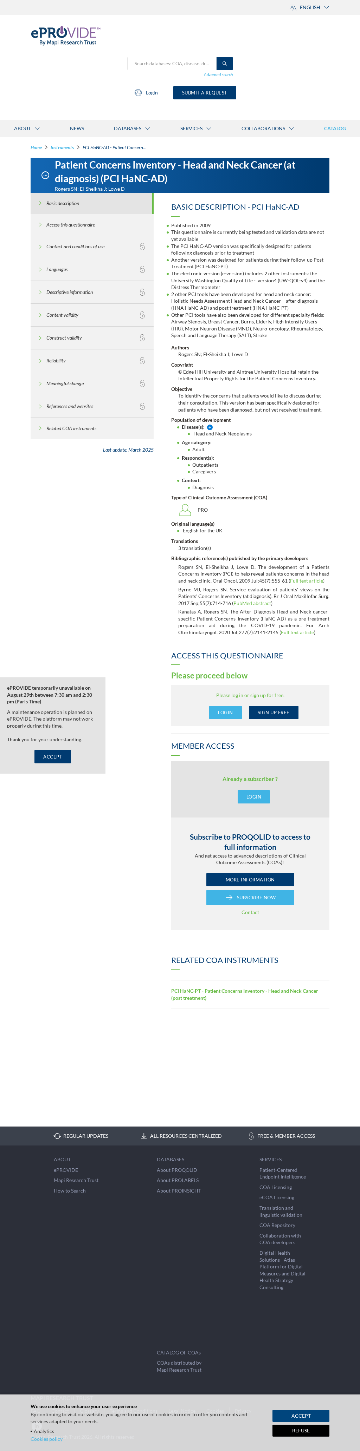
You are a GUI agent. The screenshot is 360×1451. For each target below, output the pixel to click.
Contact (250, 912)
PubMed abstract (252, 603)
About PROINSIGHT (179, 1191)
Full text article (306, 581)
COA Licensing (275, 1187)
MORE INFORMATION (250, 879)
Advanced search (218, 74)
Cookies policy (47, 1439)
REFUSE (301, 1430)
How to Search (70, 1191)
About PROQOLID (177, 1170)
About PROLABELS (178, 1180)
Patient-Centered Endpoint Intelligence (282, 1173)
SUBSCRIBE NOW (256, 897)
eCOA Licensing (276, 1197)
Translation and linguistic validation (280, 1211)
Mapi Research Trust (76, 1180)
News (77, 128)
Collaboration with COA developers (280, 1239)
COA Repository (277, 1225)
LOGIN (225, 712)
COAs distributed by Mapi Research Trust (179, 1366)
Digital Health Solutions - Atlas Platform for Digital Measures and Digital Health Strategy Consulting (282, 1270)
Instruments (62, 147)
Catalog (335, 128)
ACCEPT (52, 756)
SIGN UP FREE (274, 712)
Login (152, 93)
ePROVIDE (66, 1170)
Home (36, 147)
